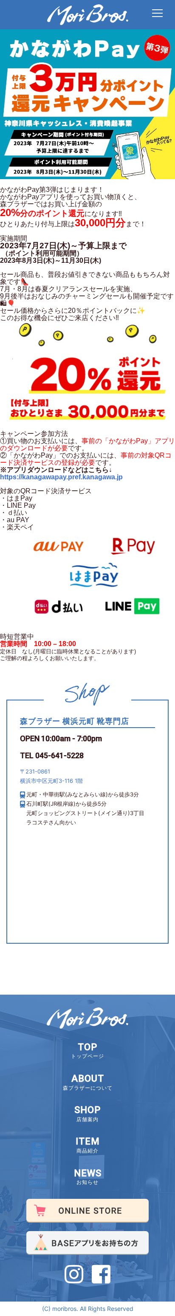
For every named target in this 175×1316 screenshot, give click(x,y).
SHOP (87, 1113)
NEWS (88, 1177)
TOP (87, 1051)
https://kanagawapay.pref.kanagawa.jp (61, 477)
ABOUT (88, 1082)
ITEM (88, 1145)
